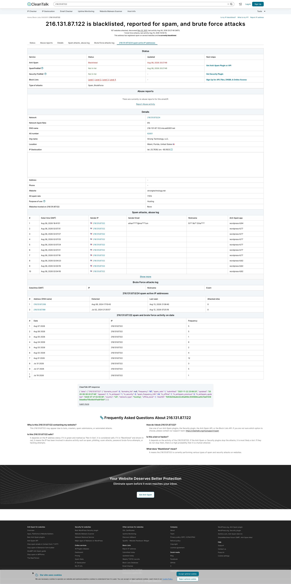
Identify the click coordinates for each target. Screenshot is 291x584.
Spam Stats (79, 559)
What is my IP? (243, 17)
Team (172, 534)
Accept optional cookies (188, 574)
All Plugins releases (82, 549)
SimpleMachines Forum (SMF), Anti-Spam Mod (235, 537)
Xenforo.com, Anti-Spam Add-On (230, 534)
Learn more (84, 404)
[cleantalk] (38, 4)
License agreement (177, 548)
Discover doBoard (129, 537)
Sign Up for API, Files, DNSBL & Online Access (226, 80)
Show (145, 276)
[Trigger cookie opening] (31, 573)
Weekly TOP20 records (131, 559)
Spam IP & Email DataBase (132, 569)
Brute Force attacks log (104, 43)
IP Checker (32, 11)
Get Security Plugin (214, 74)
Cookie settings (223, 556)
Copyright (174, 544)
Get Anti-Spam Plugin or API (218, 65)
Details (60, 43)
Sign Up (258, 4)
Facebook (174, 559)
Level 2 (98, 80)
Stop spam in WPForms (35, 554)
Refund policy (175, 541)
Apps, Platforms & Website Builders (40, 534)
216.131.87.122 (99, 223)
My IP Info (78, 566)
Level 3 (105, 80)
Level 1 (91, 80)
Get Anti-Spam (145, 495)
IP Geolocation (48, 11)
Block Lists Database (130, 563)
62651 (150, 133)
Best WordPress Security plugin (86, 530)
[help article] (42, 68)
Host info (132, 11)
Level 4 (113, 80)
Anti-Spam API (32, 541)
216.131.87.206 (40, 304)
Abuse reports (46, 43)
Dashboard (79, 552)
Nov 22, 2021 (142, 30)
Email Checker (66, 11)
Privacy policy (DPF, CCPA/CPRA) (182, 537)
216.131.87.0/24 (153, 117)
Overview (30, 530)
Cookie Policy (167, 579)
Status (32, 43)
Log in (248, 4)
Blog (172, 556)
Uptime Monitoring (86, 11)
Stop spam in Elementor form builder (40, 548)
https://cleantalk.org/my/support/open (202, 431)
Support (221, 545)
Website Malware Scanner (111, 11)
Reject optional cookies (187, 579)
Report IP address (257, 17)
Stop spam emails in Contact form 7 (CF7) (42, 544)
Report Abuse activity (145, 104)
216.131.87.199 (39, 309)
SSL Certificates (128, 530)
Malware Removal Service (84, 537)
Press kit (221, 552)
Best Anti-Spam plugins (36, 537)
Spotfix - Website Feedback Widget (136, 541)
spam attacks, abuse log (79, 43)
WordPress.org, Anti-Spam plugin (230, 527)
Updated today (128, 556)
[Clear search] (228, 4)
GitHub (172, 563)
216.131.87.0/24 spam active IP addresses (137, 43)
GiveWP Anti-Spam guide (36, 551)
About (172, 530)
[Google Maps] (172, 149)
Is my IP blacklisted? (228, 17)
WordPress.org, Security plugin (229, 530)
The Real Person (33, 558)
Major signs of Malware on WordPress (89, 541)
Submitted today (129, 552)
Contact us (222, 549)
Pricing (77, 556)
